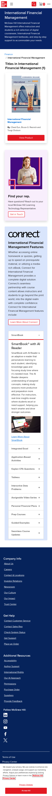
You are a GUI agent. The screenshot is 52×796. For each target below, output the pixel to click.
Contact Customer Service (17, 621)
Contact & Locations (14, 575)
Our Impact (9, 598)
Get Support (10, 638)
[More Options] (49, 4)
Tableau (15, 477)
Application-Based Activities (20, 459)
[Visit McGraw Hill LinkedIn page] (5, 715)
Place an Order (11, 644)
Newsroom (9, 587)
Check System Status (14, 632)
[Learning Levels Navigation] (11, 4)
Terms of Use (8, 757)
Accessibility (10, 660)
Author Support (11, 666)
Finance (9, 54)
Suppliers (8, 695)
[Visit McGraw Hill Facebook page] (5, 734)
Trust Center (10, 604)
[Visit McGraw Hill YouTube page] (5, 727)
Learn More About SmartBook (20, 438)
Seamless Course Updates (20, 533)
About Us (8, 564)
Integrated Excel (19, 448)
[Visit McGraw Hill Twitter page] (5, 740)
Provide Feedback (13, 701)
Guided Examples (20, 523)
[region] (26, 780)
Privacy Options (26, 785)
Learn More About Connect (24, 322)
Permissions (10, 684)
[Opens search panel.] (34, 4)
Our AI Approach (12, 678)
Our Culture (10, 593)
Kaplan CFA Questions (23, 469)
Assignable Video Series (24, 497)
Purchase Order (12, 689)
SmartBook (17, 335)
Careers (8, 569)
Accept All (26, 791)
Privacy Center (9, 762)
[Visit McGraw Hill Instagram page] (5, 721)
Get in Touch (16, 214)
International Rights (14, 672)
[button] (26, 424)
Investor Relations (13, 581)
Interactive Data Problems (19, 487)
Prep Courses (18, 514)
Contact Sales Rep (13, 626)
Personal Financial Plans (24, 506)
